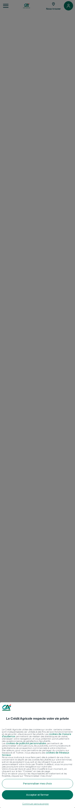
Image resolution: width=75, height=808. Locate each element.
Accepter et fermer (37, 794)
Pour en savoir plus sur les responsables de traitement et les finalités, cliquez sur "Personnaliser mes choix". (34, 774)
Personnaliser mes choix (37, 783)
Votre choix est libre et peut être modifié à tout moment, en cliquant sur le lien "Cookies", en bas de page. (34, 770)
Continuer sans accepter (35, 803)
